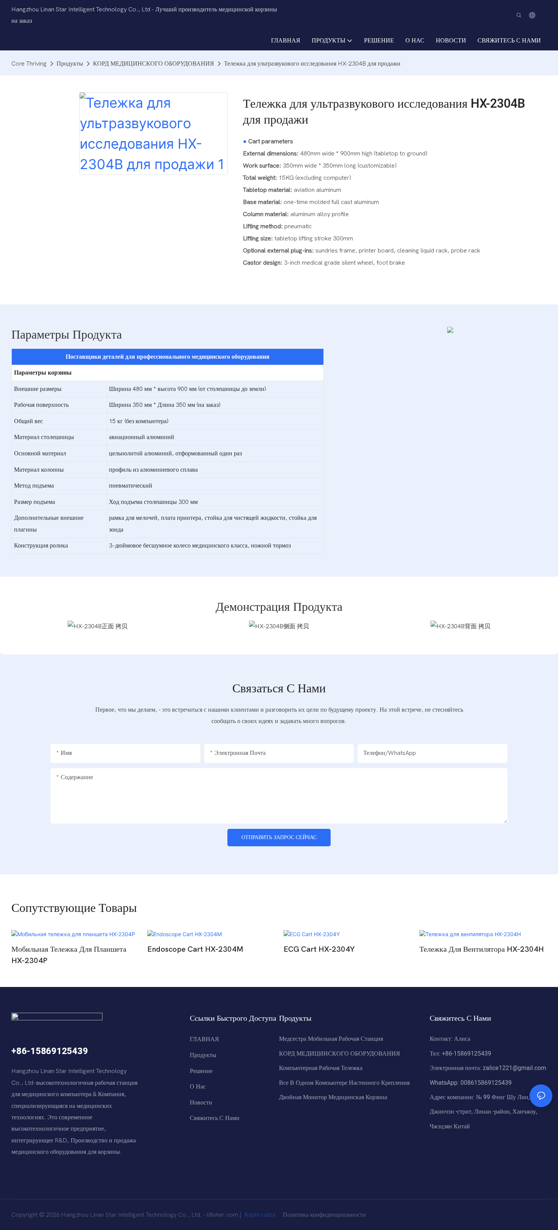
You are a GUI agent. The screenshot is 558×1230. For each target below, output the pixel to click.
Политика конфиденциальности (323, 1214)
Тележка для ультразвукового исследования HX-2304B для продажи (312, 63)
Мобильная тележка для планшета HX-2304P (68, 955)
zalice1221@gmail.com (514, 1068)
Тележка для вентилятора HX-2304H (481, 949)
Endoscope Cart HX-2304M (195, 949)
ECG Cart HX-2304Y (319, 949)
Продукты (70, 63)
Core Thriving (29, 63)
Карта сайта (260, 1214)
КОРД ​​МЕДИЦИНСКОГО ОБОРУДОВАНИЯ (153, 63)
